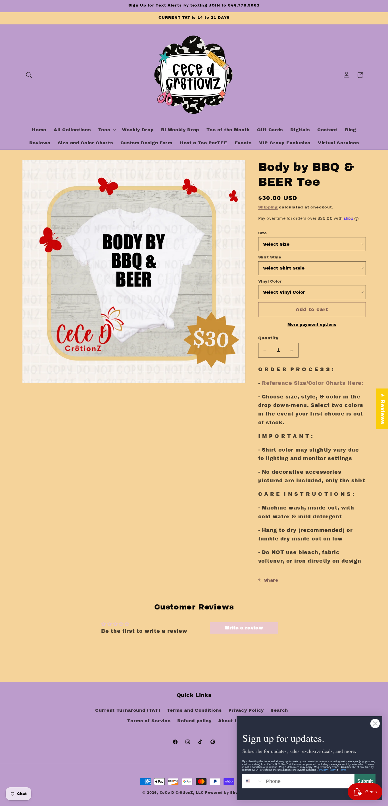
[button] (29, 75)
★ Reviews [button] (382, 409)
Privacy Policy (246, 710)
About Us (229, 720)
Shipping (268, 207)
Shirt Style (269, 257)
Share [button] (271, 580)
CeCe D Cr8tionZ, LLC (182, 793)
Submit (365, 781)
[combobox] (253, 781)
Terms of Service (149, 720)
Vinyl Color (270, 281)
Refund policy (194, 720)
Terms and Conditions (194, 710)
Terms (343, 770)
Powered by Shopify (225, 793)
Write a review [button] (244, 627)
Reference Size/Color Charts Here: (313, 383)
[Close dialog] (375, 723)
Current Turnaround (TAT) (127, 710)
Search (279, 710)
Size (262, 233)
